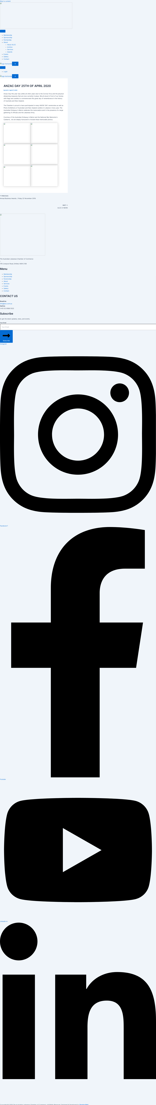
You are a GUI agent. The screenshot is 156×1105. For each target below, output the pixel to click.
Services (10, 49)
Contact (6, 59)
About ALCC (11, 45)
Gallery (6, 57)
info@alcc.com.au (6, 304)
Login (5, 71)
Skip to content (5, 1)
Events (6, 54)
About (6, 42)
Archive (9, 47)
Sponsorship (8, 37)
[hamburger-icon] (2, 31)
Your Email (3, 322)
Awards (9, 52)
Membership (8, 35)
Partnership (7, 40)
